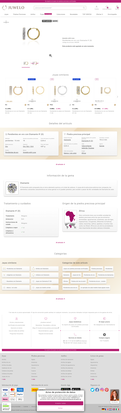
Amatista (34, 362)
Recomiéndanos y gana (46, 331)
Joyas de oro (6, 376)
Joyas (6, 14)
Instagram (102, 390)
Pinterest (107, 390)
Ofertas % (99, 14)
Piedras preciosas (96, 269)
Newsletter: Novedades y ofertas (46, 325)
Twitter (92, 390)
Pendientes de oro (89, 275)
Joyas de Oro (76, 275)
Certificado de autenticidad (16, 325)
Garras (101, 146)
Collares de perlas (7, 371)
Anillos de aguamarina (68, 365)
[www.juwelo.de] (103, 409)
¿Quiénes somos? (45, 322)
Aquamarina (35, 365)
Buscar (84, 8)
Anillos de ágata (66, 362)
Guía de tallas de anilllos (16, 331)
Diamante (67, 140)
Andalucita (94, 376)
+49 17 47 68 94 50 (71, 341)
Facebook (97, 390)
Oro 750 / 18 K (28, 146)
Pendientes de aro (11, 152)
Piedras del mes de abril (78, 281)
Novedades (74, 14)
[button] (97, 8)
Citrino (33, 368)
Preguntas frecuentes (16, 334)
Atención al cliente (16, 328)
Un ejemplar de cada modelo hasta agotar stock (95, 288)
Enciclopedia (112, 14)
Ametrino (93, 374)
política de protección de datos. (70, 399)
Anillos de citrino (66, 376)
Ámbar (93, 371)
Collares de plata (7, 374)
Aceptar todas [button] (60, 403)
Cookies (25, 407)
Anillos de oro (6, 362)
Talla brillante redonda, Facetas (88, 147)
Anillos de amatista (67, 368)
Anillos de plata (7, 365)
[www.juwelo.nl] (110, 409)
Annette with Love (29, 152)
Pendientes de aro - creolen (97, 281)
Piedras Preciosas (19, 14)
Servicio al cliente (75, 338)
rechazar (74, 396)
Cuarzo (33, 371)
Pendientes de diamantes (105, 275)
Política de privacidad (13, 407)
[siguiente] (117, 97)
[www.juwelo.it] (117, 409)
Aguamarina (94, 362)
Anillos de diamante (67, 359)
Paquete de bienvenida (46, 334)
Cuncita (33, 374)
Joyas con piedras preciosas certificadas (75, 269)
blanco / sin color (70, 153)
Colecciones (61, 14)
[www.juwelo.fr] (106, 409)
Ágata (33, 359)
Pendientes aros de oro (70, 288)
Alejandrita (94, 365)
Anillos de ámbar (66, 371)
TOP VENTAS (87, 14)
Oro (6, 146)
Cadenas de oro (7, 368)
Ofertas (65, 281)
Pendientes (109, 269)
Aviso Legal (34, 407)
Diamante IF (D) (87, 141)
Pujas (46, 14)
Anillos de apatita (66, 374)
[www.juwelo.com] (113, 409)
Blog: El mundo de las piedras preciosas (45, 328)
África (84, 153)
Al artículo (59, 164)
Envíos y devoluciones (16, 322)
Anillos (33, 14)
